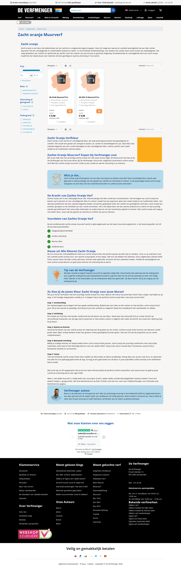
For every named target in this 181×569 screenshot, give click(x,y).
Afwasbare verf (99, 479)
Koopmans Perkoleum (102, 471)
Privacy (83, 564)
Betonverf (97, 486)
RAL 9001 (96, 502)
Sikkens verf (134, 505)
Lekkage (140, 17)
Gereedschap (78, 17)
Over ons (22, 512)
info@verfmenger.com (136, 381)
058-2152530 (101, 381)
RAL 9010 (96, 506)
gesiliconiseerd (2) (29, 90)
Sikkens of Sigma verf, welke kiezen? (71, 479)
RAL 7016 (96, 498)
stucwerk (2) (27, 132)
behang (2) (27, 119)
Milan (58, 524)
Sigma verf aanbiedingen (139, 524)
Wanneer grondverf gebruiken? (69, 490)
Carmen (59, 516)
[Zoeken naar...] (113, 10)
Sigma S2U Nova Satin (138, 518)
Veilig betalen (24, 479)
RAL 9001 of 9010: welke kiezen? (69, 475)
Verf (19, 17)
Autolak (159, 17)
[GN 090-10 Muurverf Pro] (90, 81)
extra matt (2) (28, 106)
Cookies (90, 564)
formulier (23, 482)
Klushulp (128, 17)
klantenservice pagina (56, 384)
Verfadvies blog (25, 516)
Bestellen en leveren (27, 475)
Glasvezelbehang (100, 490)
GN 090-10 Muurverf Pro (89, 97)
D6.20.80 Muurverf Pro (58, 97)
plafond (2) (27, 122)
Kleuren (107, 17)
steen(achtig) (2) (29, 129)
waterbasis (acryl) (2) (30, 93)
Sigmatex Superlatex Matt (139, 521)
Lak (39, 17)
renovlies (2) (27, 126)
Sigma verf (133, 516)
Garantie (22, 498)
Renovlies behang (100, 510)
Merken (117, 17)
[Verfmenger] (40, 12)
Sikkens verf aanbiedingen (139, 513)
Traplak (96, 514)
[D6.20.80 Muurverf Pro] (61, 81)
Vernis (95, 518)
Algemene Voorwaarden (68, 564)
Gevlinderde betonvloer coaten (69, 471)
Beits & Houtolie (51, 17)
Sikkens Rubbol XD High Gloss (141, 508)
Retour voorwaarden (27, 490)
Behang (66, 17)
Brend (58, 520)
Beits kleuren (98, 482)
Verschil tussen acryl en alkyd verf (70, 482)
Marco (58, 508)
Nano (150, 17)
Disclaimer (23, 471)
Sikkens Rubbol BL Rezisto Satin (142, 510)
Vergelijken (62, 122)
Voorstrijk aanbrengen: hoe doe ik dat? (72, 486)
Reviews (22, 520)
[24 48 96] (59, 65)
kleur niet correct (26, 486)
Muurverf (29, 17)
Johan (58, 512)
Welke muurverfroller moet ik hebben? (72, 494)
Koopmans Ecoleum (101, 475)
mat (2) (25, 109)
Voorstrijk (97, 522)
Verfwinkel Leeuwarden (28, 524)
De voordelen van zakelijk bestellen (33, 494)
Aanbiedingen (94, 17)
